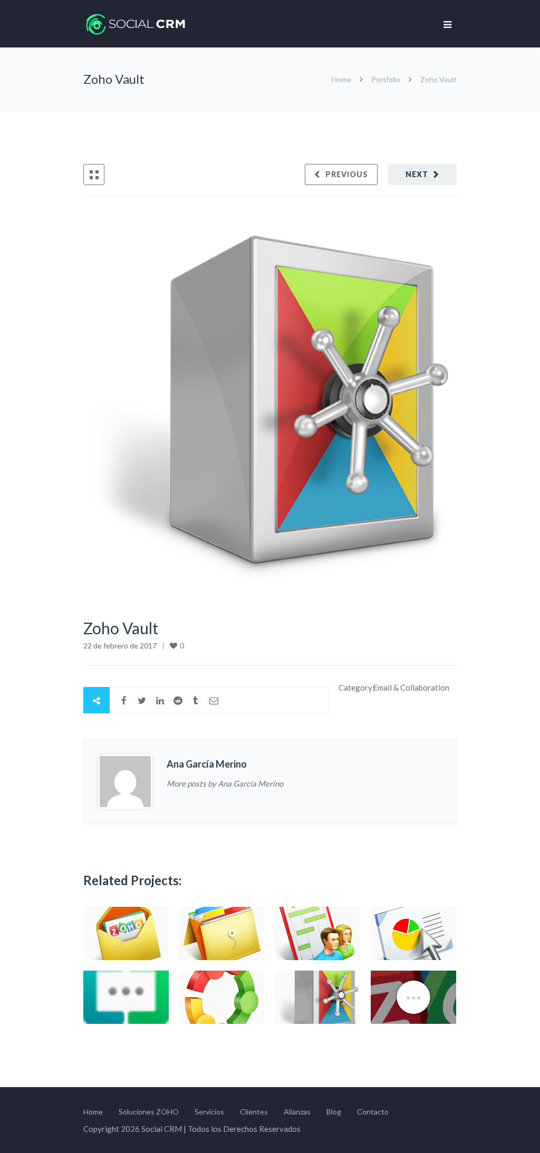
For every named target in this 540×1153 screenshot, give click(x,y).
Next (417, 174)
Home (342, 79)
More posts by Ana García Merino (225, 783)
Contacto (373, 1111)
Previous (346, 174)
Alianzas (297, 1111)
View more (126, 933)
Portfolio (386, 79)
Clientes (254, 1111)
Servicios (209, 1111)
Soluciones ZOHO (149, 1111)
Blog (333, 1111)
